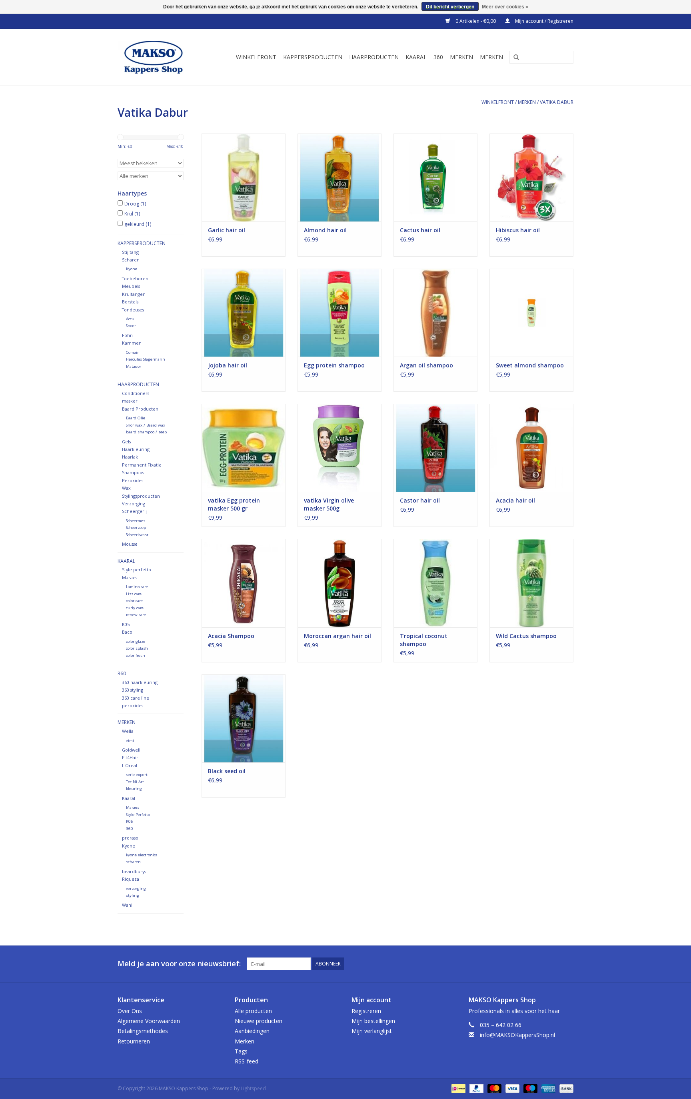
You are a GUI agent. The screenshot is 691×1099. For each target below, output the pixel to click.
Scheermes (135, 520)
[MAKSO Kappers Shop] (157, 57)
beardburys (134, 871)
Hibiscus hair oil (518, 230)
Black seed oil (227, 771)
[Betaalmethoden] (457, 1088)
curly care (135, 607)
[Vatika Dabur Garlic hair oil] (244, 177)
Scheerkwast (137, 534)
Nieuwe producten (258, 1021)
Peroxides (132, 480)
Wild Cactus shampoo (526, 636)
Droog (135, 203)
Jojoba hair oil (227, 365)
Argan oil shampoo (426, 365)
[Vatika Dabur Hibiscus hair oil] (531, 177)
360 (438, 57)
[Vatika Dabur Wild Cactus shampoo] (531, 583)
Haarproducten (374, 57)
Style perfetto (136, 569)
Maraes (129, 577)
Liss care (134, 593)
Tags (241, 1051)
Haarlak (130, 457)
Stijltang (130, 252)
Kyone (131, 268)
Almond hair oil (325, 230)
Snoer (131, 325)
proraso (130, 838)
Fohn (127, 335)
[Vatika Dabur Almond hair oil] (339, 177)
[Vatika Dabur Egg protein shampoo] (339, 313)
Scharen (131, 260)
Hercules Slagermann (145, 359)
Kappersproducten (312, 57)
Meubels (131, 286)
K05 (126, 624)
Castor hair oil (420, 500)
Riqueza (130, 879)
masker (130, 401)
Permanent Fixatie (142, 465)
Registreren (366, 1011)
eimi (130, 740)
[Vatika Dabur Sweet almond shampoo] (531, 313)
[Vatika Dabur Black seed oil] (244, 718)
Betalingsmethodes (143, 1031)
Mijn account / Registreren (543, 21)
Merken (461, 57)
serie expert (137, 774)
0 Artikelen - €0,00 (475, 21)
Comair (132, 352)
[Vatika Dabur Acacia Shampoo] (244, 583)
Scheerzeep (136, 527)
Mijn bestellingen (373, 1021)
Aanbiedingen (252, 1031)
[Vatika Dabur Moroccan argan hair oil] (339, 583)
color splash (137, 648)
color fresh (135, 655)
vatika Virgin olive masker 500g (329, 504)
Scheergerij (134, 511)
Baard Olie (135, 418)
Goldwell (131, 750)
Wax (126, 488)
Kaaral (416, 57)
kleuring (134, 788)
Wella (128, 731)
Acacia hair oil (515, 500)
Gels (126, 442)
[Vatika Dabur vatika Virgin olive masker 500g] (339, 448)
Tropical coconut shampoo (423, 640)
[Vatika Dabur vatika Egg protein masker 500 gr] (244, 448)
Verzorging (133, 504)
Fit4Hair (130, 757)
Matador (133, 366)
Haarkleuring (136, 449)
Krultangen (134, 294)
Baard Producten (140, 409)
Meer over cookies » (505, 7)
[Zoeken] (513, 57)
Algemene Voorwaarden (149, 1021)
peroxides (132, 705)
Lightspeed (253, 1088)
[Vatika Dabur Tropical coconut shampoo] (435, 583)
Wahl (127, 905)
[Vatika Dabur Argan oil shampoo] (435, 313)
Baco (127, 632)
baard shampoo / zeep (146, 432)
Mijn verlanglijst (371, 1031)
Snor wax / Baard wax (145, 425)
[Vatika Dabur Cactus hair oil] (435, 177)
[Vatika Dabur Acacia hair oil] (531, 448)
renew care (136, 614)
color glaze (135, 641)
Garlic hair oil (226, 230)
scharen (133, 861)
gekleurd (137, 224)
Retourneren (134, 1041)
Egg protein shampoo (334, 365)
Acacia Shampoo (231, 636)
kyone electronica (142, 855)
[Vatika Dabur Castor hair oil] (435, 448)
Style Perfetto (138, 814)
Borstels (130, 302)
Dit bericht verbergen (450, 7)
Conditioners (135, 393)
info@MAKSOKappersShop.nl (517, 1035)
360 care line (135, 698)
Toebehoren (135, 278)
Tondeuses (133, 310)
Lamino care (137, 586)
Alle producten (253, 1011)
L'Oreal (129, 765)
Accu (130, 318)
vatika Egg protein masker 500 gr (234, 504)
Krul (132, 213)
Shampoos (133, 472)
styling (132, 895)
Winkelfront (256, 57)
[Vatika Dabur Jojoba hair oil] (244, 313)
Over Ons (130, 1011)
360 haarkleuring (140, 682)
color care (134, 600)
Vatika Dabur (556, 102)
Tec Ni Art (135, 781)
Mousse (130, 544)
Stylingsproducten (141, 496)
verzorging (136, 888)
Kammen (132, 343)
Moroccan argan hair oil (337, 636)
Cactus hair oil (420, 230)
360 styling (132, 690)
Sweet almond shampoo (530, 365)
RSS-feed (246, 1061)
